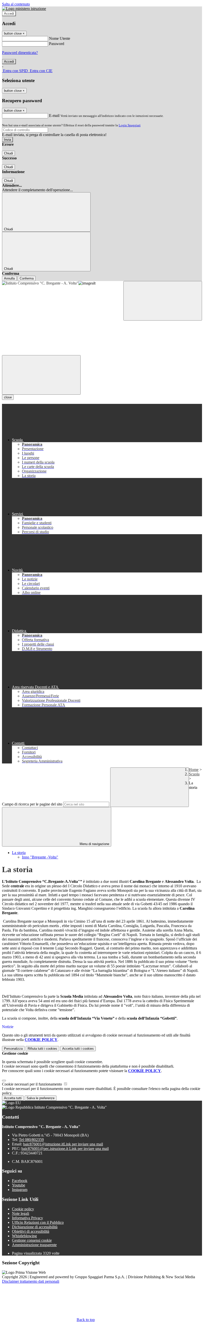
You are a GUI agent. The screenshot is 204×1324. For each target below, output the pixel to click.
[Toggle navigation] (41, 375)
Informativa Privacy (27, 1218)
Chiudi (8, 153)
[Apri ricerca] (162, 301)
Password (56, 44)
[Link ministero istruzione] (24, 8)
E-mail (54, 115)
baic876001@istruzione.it (63, 1144)
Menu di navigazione (94, 844)
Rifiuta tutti (42, 1048)
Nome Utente (59, 38)
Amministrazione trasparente (34, 1245)
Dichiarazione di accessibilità (34, 1227)
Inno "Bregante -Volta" (40, 857)
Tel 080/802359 (31, 1139)
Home (194, 769)
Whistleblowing (24, 1236)
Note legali (20, 1213)
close (8, 397)
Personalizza (13, 1048)
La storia (19, 853)
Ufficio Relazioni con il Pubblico (38, 1222)
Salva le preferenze (40, 1098)
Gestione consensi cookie (32, 1240)
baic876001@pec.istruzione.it (65, 1148)
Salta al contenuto (16, 4)
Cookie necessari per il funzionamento (32, 1084)
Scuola (194, 774)
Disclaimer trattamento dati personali (30, 1281)
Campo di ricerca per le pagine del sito (32, 804)
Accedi (9, 13)
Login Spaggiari (130, 125)
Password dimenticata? (20, 52)
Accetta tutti (78, 1048)
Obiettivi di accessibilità (30, 1231)
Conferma (27, 278)
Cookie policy (23, 1209)
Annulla (9, 278)
